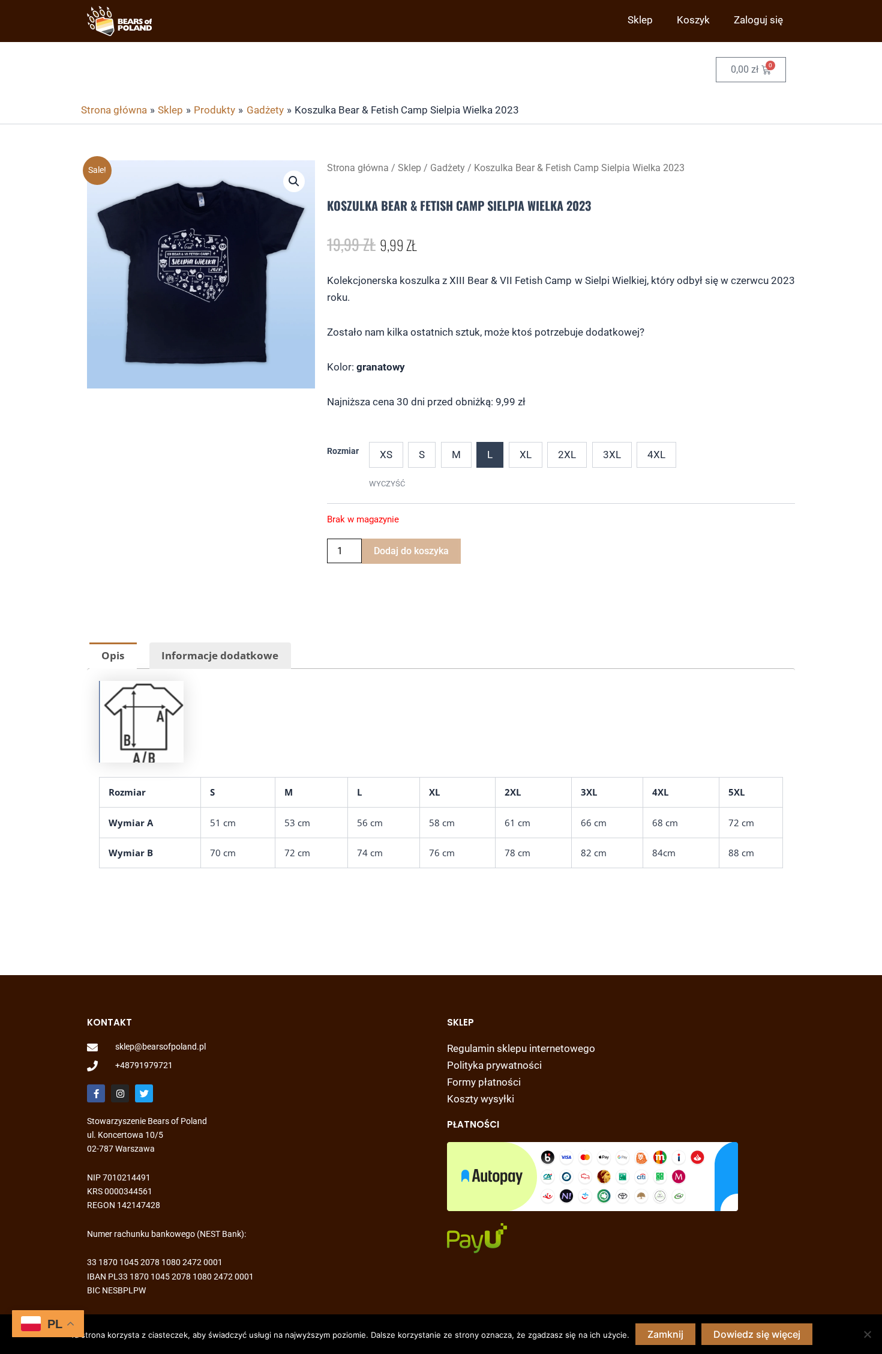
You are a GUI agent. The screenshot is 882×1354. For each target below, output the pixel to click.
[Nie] (867, 1334)
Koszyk (693, 20)
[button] (294, 181)
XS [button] (386, 455)
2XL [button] (567, 455)
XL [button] (526, 455)
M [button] (456, 455)
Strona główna (358, 168)
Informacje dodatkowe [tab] (219, 655)
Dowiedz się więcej (756, 1334)
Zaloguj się (758, 20)
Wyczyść (387, 483)
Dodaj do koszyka (411, 551)
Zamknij (665, 1334)
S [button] (422, 455)
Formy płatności (484, 1082)
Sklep (640, 20)
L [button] (490, 455)
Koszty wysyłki (480, 1099)
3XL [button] (612, 455)
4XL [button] (656, 455)
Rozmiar (343, 451)
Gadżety (447, 168)
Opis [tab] (112, 655)
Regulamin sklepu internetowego (521, 1048)
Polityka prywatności (494, 1065)
